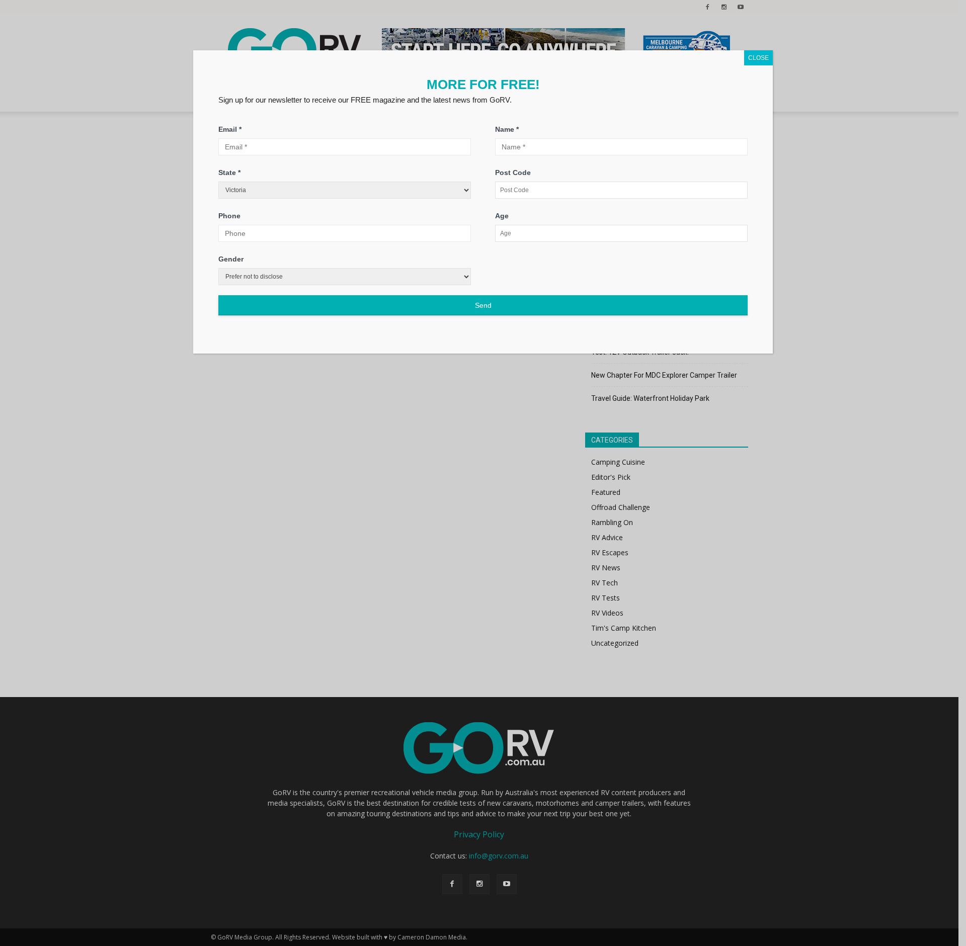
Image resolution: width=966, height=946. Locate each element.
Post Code (513, 172)
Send (483, 305)
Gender (231, 259)
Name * (507, 129)
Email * (230, 129)
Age (502, 216)
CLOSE (758, 57)
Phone (229, 216)
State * (229, 172)
